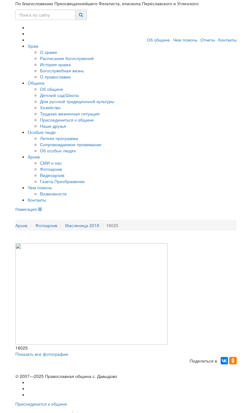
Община (36, 83)
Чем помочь (185, 40)
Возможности (53, 193)
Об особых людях (58, 150)
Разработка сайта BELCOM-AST (43, 410)
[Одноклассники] (233, 360)
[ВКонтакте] (224, 360)
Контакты (227, 40)
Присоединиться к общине (67, 120)
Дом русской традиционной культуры (77, 101)
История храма (55, 64)
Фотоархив (51, 169)
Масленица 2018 (82, 225)
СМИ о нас (51, 163)
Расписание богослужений (67, 58)
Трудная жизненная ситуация (70, 113)
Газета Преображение (62, 181)
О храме (48, 52)
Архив (34, 157)
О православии (55, 77)
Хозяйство (50, 107)
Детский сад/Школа (59, 95)
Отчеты (207, 40)
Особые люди (42, 132)
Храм (33, 46)
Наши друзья (53, 126)
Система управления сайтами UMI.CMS (109, 410)
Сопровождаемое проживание (70, 144)
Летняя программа (59, 138)
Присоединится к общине (41, 404)
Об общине (158, 40)
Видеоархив (52, 175)
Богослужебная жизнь (62, 70)
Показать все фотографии (41, 354)
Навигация (26, 209)
